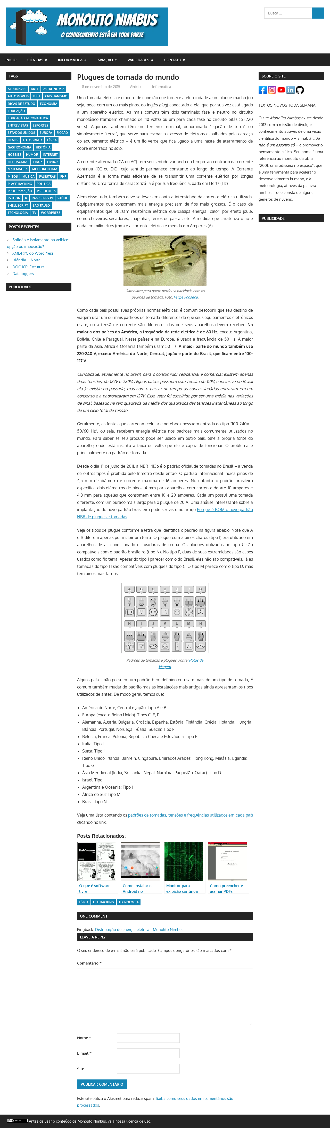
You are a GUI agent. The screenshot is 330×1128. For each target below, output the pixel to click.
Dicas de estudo (21, 104)
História (43, 147)
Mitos (13, 176)
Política (44, 184)
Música (28, 176)
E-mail (84, 1053)
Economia (48, 104)
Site (80, 1068)
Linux (38, 162)
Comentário (89, 963)
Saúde (62, 198)
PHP (63, 176)
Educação (16, 111)
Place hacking (20, 184)
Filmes (13, 140)
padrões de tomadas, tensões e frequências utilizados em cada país (190, 815)
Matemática (18, 169)
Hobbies (14, 154)
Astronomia (53, 89)
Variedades (138, 60)
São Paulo (41, 205)
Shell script (18, 205)
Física (83, 902)
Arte (35, 89)
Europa (46, 133)
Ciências (35, 60)
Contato (172, 60)
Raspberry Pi (42, 198)
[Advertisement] (38, 374)
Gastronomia (19, 147)
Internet (50, 154)
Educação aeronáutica (28, 118)
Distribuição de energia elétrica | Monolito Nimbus (139, 929)
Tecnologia (129, 902)
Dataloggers (23, 273)
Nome (84, 1037)
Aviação (105, 60)
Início (10, 60)
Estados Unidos (21, 133)
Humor (32, 154)
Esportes (40, 125)
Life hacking (103, 902)
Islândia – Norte (26, 259)
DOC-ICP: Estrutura (28, 266)
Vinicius (136, 86)
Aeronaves (17, 89)
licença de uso (138, 1121)
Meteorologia (44, 169)
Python (14, 198)
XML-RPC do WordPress (33, 253)
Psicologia (46, 191)
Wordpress (50, 213)
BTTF (36, 96)
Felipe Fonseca (186, 297)
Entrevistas (18, 125)
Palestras (47, 176)
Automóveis (18, 96)
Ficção (62, 133)
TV (34, 213)
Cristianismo (56, 96)
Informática (70, 60)
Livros (52, 162)
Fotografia (33, 140)
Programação (20, 191)
